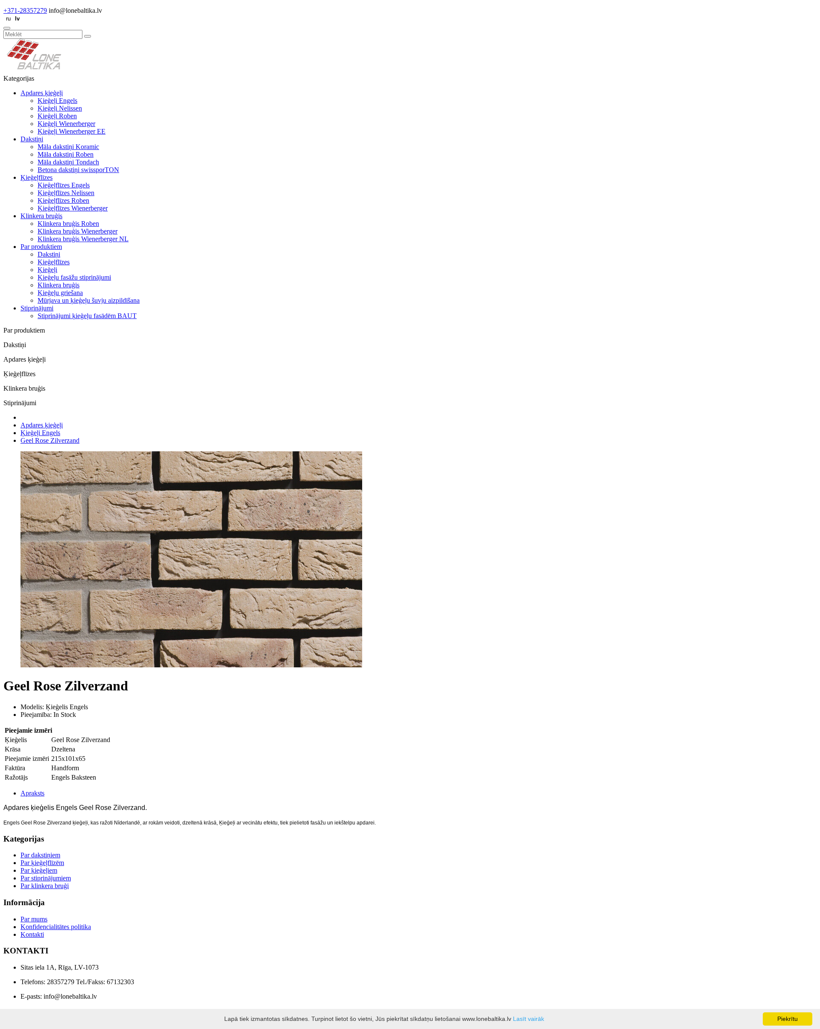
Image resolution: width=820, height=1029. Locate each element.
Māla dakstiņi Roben (66, 154)
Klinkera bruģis (41, 215)
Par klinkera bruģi (44, 885)
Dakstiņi (31, 139)
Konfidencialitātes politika (55, 926)
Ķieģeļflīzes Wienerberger (73, 208)
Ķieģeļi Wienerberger (66, 123)
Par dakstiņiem (40, 855)
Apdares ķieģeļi (41, 92)
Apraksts (32, 793)
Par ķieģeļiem (38, 870)
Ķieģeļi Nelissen (60, 108)
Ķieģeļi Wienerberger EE (71, 131)
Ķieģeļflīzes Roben (63, 200)
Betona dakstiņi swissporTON (78, 169)
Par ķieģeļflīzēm (42, 862)
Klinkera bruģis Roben (68, 223)
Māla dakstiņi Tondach (68, 162)
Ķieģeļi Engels (57, 100)
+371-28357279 (25, 10)
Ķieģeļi (47, 269)
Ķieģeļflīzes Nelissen (66, 192)
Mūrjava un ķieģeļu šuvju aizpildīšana (89, 300)
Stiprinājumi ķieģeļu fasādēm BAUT (87, 315)
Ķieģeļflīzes (36, 177)
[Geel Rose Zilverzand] (191, 665)
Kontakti (32, 934)
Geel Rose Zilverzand (49, 440)
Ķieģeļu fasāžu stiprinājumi (74, 277)
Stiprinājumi (36, 308)
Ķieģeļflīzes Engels (64, 185)
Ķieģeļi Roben (57, 116)
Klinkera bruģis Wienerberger (77, 231)
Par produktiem (41, 246)
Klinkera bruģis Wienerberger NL (83, 239)
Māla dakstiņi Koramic (68, 146)
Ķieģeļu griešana (60, 292)
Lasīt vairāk (528, 1018)
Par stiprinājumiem (45, 878)
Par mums (33, 919)
